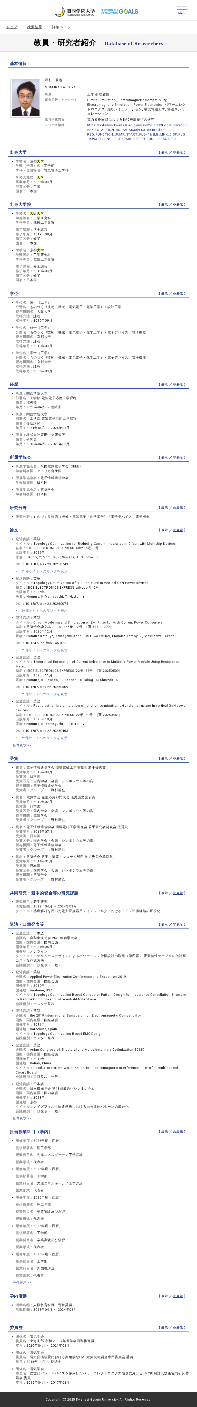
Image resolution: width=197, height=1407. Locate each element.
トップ (11, 27)
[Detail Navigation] (182, 10)
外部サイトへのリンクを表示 (44, 571)
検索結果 (34, 27)
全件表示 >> (22, 745)
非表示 (178, 152)
